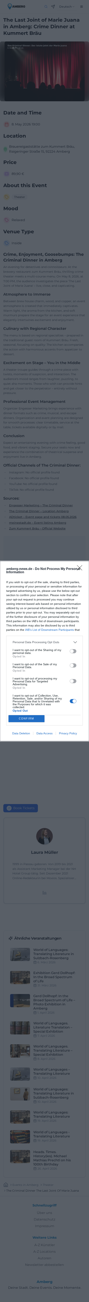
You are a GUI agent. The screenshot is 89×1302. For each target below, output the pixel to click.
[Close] (81, 569)
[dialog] (44, 651)
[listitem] (44, 642)
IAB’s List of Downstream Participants (49, 629)
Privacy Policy (68, 733)
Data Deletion (21, 733)
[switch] (73, 651)
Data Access (44, 733)
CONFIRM (26, 718)
